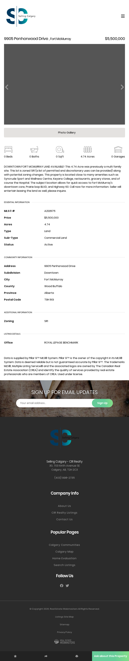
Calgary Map (64, 552)
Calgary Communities (64, 545)
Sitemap (64, 624)
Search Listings (64, 565)
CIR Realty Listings (64, 513)
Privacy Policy (64, 632)
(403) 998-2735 (64, 478)
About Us (64, 506)
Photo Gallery (66, 132)
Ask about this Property (110, 656)
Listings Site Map (64, 616)
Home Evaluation (64, 558)
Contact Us (64, 519)
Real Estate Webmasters (64, 608)
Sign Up (102, 403)
